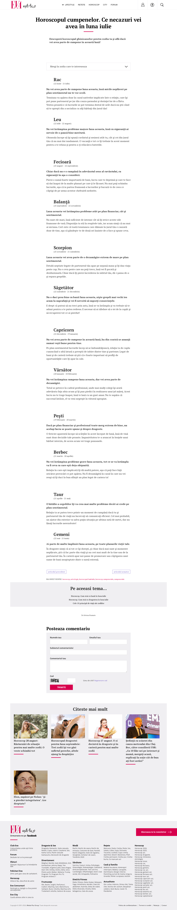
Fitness (80, 882)
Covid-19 (123, 889)
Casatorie (62, 850)
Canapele (122, 870)
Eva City (14, 894)
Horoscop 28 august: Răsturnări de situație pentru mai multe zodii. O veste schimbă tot (29, 745)
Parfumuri (61, 884)
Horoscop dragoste (142, 855)
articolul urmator (121, 571)
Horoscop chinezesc (143, 857)
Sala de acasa (87, 891)
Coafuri (44, 887)
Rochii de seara (84, 848)
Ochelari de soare (88, 855)
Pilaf (128, 855)
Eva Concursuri (17, 885)
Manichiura (64, 887)
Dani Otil (45, 870)
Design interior (120, 872)
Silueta (88, 889)
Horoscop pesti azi (142, 887)
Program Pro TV (58, 874)
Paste (113, 848)
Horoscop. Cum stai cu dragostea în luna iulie (88, 599)
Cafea (111, 850)
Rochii (47, 884)
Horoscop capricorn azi (144, 878)
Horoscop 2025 (141, 850)
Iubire (55, 850)
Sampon (45, 889)
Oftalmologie (87, 872)
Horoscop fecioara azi (143, 874)
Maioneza (121, 855)
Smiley (52, 870)
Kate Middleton (61, 863)
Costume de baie (86, 850)
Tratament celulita (49, 891)
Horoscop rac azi (141, 870)
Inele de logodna (92, 853)
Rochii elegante (79, 853)
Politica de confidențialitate (128, 905)
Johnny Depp (57, 865)
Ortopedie (85, 874)
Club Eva (14, 845)
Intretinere (81, 884)
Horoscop (94, 5)
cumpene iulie (119, 579)
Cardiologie (77, 872)
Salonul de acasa (64, 891)
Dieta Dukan (89, 882)
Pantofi (97, 850)
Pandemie (108, 891)
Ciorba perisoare (110, 857)
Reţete (107, 845)
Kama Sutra (46, 852)
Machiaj (51, 887)
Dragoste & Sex (49, 845)
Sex (68, 850)
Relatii (44, 850)
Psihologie (95, 865)
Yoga (74, 884)
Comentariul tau (58, 658)
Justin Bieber (52, 872)
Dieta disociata (79, 889)
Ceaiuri (82, 865)
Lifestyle (69, 5)
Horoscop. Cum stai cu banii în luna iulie (88, 596)
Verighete (76, 855)
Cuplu (49, 850)
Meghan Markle (48, 863)
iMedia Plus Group (33, 905)
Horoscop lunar (141, 861)
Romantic (53, 848)
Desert (114, 855)
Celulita (57, 889)
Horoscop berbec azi (143, 894)
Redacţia (156, 905)
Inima (88, 865)
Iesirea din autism (115, 886)
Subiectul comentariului (61, 648)
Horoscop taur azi (142, 876)
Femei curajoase (117, 876)
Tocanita (107, 852)
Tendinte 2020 (78, 857)
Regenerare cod (100, 680)
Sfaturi (13, 862)
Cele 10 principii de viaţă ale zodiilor (88, 603)
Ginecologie (77, 867)
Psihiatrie (94, 874)
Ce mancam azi (115, 859)
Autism (127, 876)
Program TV (46, 874)
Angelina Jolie (55, 867)
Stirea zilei (123, 884)
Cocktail (114, 852)
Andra (57, 870)
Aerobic (90, 884)
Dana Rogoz (66, 867)
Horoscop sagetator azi (144, 883)
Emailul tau (95, 637)
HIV (79, 874)
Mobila (115, 870)
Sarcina (76, 865)
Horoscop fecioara (142, 865)
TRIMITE (61, 687)
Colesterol (98, 867)
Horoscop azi (140, 852)
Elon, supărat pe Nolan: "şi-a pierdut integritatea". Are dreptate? (30, 800)
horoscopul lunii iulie (87, 579)
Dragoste (45, 848)
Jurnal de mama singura (122, 874)
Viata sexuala (63, 848)
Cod (52, 676)
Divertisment (48, 860)
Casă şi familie (111, 864)
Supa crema (123, 852)
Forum (114, 5)
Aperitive (107, 855)
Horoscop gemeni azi (143, 872)
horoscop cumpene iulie (104, 579)
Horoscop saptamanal (143, 896)
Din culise (108, 884)
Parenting (107, 874)
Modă (75, 845)
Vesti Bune (114, 889)
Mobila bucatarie (110, 867)
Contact (164, 905)
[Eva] (17, 3)
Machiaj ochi (65, 889)
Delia (63, 870)
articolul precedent (56, 571)
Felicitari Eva (16, 871)
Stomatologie (88, 867)
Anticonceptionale (80, 869)
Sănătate (77, 862)
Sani (57, 887)
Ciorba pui (122, 857)
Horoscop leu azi (141, 889)
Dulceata (123, 850)
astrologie (74, 579)
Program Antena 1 (49, 876)
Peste (125, 848)
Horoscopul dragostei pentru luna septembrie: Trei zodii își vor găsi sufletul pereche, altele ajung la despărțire (65, 747)
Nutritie (84, 886)
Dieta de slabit (94, 886)
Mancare (107, 848)
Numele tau (55, 637)
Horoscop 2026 (141, 848)
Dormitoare (108, 872)
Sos (129, 848)
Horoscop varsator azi (143, 885)
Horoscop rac (140, 863)
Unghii (53, 884)
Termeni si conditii (145, 905)
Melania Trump (64, 872)
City (105, 5)
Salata (106, 850)
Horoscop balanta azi (143, 891)
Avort (96, 872)
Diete (75, 882)
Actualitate (109, 881)
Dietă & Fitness (80, 879)
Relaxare (98, 882)
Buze (51, 889)
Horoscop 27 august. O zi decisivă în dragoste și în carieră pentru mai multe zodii (103, 745)
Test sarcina (93, 869)
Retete (81, 5)
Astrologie (139, 859)
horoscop (66, 579)
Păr (43, 884)
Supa (117, 850)
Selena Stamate (90, 615)
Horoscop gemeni (142, 868)
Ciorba (119, 848)
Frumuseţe (47, 882)
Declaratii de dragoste (60, 855)
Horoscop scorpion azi (144, 881)
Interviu (115, 884)
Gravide (107, 876)
